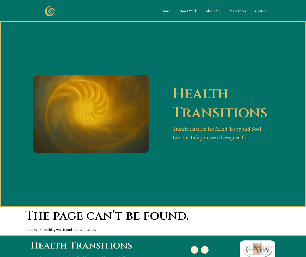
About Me (213, 10)
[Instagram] (205, 250)
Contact (261, 10)
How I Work (188, 10)
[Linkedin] (194, 250)
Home (165, 10)
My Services (237, 10)
